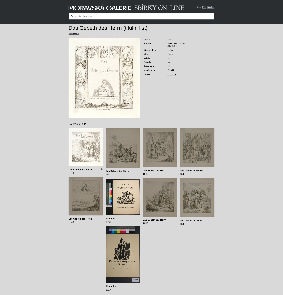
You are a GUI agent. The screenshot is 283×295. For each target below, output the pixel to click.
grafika (170, 50)
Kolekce (210, 7)
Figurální (170, 54)
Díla (199, 7)
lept (168, 62)
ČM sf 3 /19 (171, 75)
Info (204, 7)
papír (169, 58)
